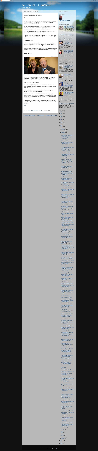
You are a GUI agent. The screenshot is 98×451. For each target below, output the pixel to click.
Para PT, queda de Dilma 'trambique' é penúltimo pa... (66, 330)
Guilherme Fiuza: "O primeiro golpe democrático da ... (67, 413)
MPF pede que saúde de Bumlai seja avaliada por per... (67, 250)
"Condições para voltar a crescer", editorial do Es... (67, 174)
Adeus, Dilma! (63, 367)
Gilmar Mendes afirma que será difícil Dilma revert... (67, 306)
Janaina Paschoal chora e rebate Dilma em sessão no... (67, 270)
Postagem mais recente (29, 115)
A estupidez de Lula (64, 180)
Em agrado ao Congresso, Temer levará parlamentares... (67, 311)
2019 (61, 122)
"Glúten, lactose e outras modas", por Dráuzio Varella (69, 27)
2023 (61, 116)
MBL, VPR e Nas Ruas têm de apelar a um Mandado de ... (66, 160)
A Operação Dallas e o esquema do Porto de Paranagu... (67, 211)
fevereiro (63, 437)
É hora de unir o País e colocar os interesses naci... (67, 138)
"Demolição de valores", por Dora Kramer (66, 103)
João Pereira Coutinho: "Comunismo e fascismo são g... (67, 323)
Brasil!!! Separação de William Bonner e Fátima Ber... (66, 234)
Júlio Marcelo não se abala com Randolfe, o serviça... (67, 239)
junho (62, 431)
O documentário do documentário (67, 215)
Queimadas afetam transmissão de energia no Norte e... (67, 225)
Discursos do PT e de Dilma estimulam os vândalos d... (66, 351)
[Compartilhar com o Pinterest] (49, 110)
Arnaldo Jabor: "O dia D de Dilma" (67, 258)
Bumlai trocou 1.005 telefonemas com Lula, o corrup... (67, 237)
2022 (61, 117)
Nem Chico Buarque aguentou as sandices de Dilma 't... (67, 381)
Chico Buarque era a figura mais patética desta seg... (67, 348)
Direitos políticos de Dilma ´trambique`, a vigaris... (65, 150)
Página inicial (40, 115)
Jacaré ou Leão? (64, 309)
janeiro (62, 438)
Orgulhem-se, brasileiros (65, 307)
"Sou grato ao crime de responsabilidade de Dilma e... (67, 344)
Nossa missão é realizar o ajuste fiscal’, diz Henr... (67, 303)
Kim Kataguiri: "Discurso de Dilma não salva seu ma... (67, 321)
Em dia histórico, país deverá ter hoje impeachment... (67, 169)
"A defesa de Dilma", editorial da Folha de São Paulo (67, 333)
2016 (61, 126)
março (62, 435)
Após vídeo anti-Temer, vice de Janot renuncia (66, 242)
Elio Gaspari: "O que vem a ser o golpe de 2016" (67, 202)
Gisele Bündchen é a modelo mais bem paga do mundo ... (67, 140)
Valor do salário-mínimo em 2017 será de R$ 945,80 (67, 143)
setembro (63, 132)
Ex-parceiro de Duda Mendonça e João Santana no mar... (67, 268)
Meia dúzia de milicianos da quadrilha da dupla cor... (66, 337)
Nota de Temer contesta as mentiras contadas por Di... (67, 372)
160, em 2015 (30, 22)
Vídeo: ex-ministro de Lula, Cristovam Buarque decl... (66, 363)
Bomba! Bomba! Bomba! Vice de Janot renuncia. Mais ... (67, 246)
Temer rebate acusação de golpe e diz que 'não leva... (67, 148)
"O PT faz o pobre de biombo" (66, 243)
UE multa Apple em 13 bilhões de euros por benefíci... (67, 325)
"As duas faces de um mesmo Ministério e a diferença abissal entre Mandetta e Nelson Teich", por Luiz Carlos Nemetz (68, 84)
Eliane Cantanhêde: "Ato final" (66, 297)
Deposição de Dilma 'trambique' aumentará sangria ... (67, 353)
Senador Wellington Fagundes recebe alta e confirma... (66, 376)
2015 (61, 440)
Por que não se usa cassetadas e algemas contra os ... (67, 209)
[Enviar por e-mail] (44, 110)
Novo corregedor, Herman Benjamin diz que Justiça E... (67, 420)
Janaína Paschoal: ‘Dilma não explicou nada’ (66, 374)
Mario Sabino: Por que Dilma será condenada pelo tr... (67, 399)
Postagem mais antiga (51, 115)
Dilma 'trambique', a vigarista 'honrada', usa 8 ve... (66, 427)
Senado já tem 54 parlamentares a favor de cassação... (67, 190)
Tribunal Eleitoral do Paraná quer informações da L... (67, 265)
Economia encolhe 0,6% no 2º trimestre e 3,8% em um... (66, 172)
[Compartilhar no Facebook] (48, 110)
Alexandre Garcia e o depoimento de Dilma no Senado (67, 275)
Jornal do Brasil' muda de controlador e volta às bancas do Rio (68, 66)
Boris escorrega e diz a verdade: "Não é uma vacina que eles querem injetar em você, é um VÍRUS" (66, 35)
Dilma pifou (63, 408)
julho (62, 429)
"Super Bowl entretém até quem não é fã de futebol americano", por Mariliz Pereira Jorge (68, 52)
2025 (61, 113)
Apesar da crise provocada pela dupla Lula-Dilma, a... (67, 227)
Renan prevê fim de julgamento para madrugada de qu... (66, 356)
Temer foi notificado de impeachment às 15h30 (65, 164)
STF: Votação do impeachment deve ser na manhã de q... (67, 286)
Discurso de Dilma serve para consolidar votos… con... (66, 397)
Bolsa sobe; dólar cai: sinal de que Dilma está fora (67, 390)
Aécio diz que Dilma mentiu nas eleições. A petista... (66, 407)
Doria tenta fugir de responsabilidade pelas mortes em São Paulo (68, 42)
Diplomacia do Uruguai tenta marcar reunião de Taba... (67, 197)
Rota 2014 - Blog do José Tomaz (36, 5)
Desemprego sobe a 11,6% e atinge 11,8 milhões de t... (67, 260)
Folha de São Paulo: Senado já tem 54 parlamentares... (67, 248)
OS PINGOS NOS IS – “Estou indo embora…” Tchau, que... (67, 157)
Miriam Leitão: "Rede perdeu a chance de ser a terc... (66, 145)
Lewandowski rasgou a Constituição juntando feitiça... (67, 155)
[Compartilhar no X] (47, 110)
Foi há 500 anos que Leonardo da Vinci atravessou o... (67, 281)
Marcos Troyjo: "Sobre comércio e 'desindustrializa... (67, 207)
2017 (61, 125)
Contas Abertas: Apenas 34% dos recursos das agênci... (67, 425)
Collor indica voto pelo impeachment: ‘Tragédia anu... (67, 220)
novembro (63, 129)
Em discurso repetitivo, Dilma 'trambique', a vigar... (66, 404)
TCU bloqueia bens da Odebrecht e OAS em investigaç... (67, 335)
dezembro (63, 128)
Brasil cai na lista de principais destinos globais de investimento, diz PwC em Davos (68, 75)
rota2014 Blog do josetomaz (65, 20)
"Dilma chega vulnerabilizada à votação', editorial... (66, 187)
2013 (61, 443)
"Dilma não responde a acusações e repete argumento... (67, 230)
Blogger (56, 448)
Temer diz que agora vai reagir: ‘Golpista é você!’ (66, 167)
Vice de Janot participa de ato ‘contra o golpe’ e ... (66, 272)
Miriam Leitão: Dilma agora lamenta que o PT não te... (67, 410)
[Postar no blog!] (46, 110)
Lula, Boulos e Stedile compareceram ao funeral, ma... (67, 346)
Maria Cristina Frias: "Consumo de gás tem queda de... (67, 318)
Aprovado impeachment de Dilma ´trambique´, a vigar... (67, 162)
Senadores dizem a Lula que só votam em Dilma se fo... (67, 291)
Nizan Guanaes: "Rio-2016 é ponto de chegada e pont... (67, 328)
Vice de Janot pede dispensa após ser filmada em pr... (67, 223)
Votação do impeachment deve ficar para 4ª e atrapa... (67, 263)
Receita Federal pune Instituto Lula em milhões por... (67, 402)
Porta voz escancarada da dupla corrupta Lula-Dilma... (67, 418)
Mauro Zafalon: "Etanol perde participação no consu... (66, 316)
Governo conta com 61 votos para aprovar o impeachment (67, 340)
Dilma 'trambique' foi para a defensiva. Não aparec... (66, 415)
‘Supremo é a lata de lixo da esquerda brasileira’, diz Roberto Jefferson (66, 59)
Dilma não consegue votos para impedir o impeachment (67, 358)
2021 (61, 119)
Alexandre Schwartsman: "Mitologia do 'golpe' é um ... (67, 204)
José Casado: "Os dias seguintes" (67, 257)
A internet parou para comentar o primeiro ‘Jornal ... (67, 192)
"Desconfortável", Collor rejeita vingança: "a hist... (66, 360)
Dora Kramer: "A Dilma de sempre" (67, 383)
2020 (61, 120)
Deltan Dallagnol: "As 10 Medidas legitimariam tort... (67, 288)
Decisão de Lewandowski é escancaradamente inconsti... (67, 152)
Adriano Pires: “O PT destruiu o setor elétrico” (66, 279)
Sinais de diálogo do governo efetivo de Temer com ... (67, 195)
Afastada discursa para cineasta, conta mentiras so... (67, 395)
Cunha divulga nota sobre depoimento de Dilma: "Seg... (66, 369)
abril (62, 434)
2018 (61, 123)
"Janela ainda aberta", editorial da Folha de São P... (67, 199)
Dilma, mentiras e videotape (66, 341)
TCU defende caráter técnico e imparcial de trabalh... (66, 232)
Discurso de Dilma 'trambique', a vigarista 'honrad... (67, 422)
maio (62, 432)
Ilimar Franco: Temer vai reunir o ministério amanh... (67, 255)
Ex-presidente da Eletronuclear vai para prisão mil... (67, 136)
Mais (25, 105)
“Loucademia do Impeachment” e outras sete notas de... (67, 179)
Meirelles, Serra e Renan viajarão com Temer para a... (67, 218)
